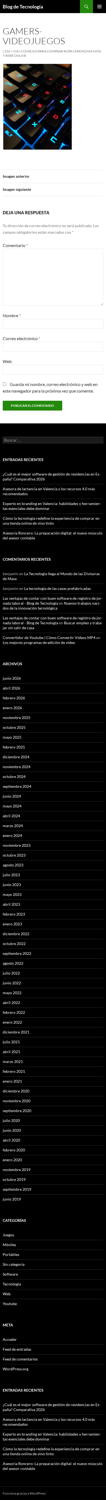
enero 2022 (12, 1022)
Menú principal (99, 6)
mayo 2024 (12, 806)
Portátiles (11, 1254)
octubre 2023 (14, 855)
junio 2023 (12, 884)
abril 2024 (11, 815)
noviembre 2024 (16, 766)
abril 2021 (11, 1051)
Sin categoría (13, 1264)
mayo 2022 (12, 992)
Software (10, 1274)
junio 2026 (12, 678)
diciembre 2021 (16, 1032)
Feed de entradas (17, 1349)
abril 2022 (11, 1002)
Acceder (10, 1339)
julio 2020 (11, 1120)
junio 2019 (12, 1199)
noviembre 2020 (16, 1100)
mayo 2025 (12, 737)
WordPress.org (15, 1369)
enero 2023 (12, 924)
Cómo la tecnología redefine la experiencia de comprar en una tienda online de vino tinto (51, 520)
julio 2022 (11, 973)
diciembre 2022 (16, 933)
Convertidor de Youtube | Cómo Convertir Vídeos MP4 (49, 637)
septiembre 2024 (17, 786)
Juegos (8, 1234)
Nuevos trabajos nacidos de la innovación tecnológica (52, 605)
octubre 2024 (14, 776)
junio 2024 (12, 796)
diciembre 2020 (16, 1091)
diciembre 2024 (16, 757)
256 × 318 (11, 51)
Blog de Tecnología (23, 7)
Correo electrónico (21, 338)
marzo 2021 (13, 1061)
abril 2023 (11, 904)
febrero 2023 (14, 914)
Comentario (15, 245)
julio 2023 (11, 874)
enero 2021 (12, 1081)
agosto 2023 (13, 865)
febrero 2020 (14, 1150)
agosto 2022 (13, 963)
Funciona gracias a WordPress (24, 1493)
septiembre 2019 (17, 1189)
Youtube (10, 1303)
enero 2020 (12, 1159)
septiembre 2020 (17, 1110)
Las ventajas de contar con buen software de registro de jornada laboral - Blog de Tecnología (53, 600)
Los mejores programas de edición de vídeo (39, 642)
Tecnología (12, 1284)
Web (7, 361)
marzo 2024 (13, 825)
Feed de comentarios (20, 1359)
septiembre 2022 (17, 953)
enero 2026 (12, 707)
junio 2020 (12, 1130)
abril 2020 (11, 1140)
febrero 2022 (14, 1012)
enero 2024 (12, 835)
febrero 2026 (14, 698)
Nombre (12, 315)
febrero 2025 (14, 747)
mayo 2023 (12, 894)
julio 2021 (11, 1041)
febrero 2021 (14, 1071)
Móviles (9, 1244)
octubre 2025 (14, 727)
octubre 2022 (14, 943)
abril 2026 (11, 688)
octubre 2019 (14, 1179)
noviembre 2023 (16, 845)
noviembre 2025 (16, 717)
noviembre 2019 (16, 1169)
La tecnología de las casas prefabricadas (57, 588)
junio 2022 (12, 983)
